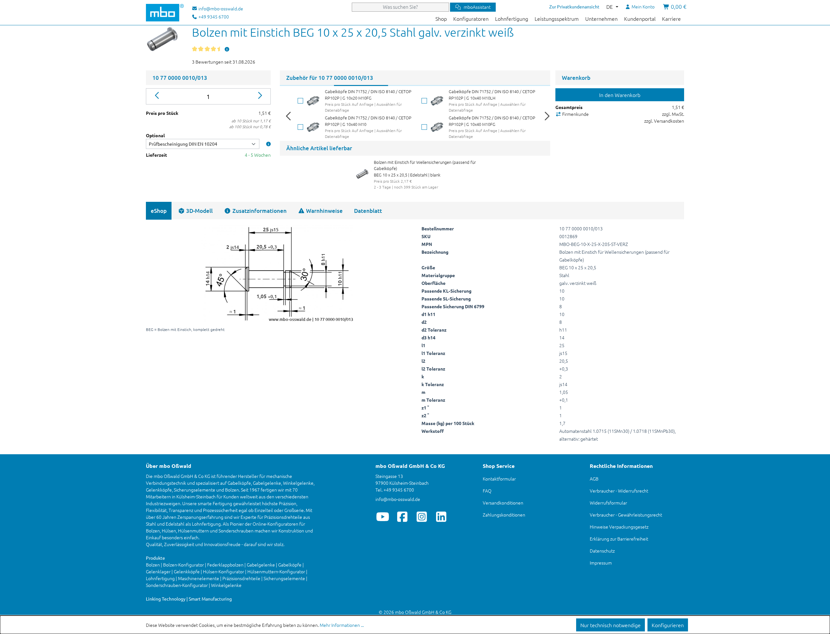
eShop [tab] (159, 210)
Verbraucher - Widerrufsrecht (619, 490)
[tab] (195, 211)
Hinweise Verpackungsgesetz (619, 526)
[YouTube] (382, 516)
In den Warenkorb (619, 94)
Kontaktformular (499, 478)
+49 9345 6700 (213, 16)
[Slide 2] (361, 85)
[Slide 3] (415, 85)
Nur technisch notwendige (610, 624)
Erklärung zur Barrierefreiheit (619, 538)
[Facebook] (402, 516)
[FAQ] (227, 49)
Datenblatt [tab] (368, 210)
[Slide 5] (523, 85)
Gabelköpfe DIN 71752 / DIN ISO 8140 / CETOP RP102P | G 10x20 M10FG (368, 94)
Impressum (601, 562)
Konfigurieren (668, 624)
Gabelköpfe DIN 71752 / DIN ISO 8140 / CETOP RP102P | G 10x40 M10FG (492, 121)
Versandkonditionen (503, 502)
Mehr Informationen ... (342, 625)
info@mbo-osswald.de (397, 499)
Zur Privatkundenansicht (574, 6)
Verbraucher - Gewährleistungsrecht (626, 514)
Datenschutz (602, 550)
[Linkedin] (441, 516)
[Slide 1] (307, 85)
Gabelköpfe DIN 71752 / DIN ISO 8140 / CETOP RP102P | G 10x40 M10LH (492, 94)
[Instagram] (421, 516)
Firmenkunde (575, 114)
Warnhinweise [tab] (324, 210)
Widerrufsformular (608, 502)
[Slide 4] (469, 85)
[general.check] (300, 101)
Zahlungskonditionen (504, 514)
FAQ (487, 490)
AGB (594, 478)
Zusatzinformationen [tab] (259, 210)
